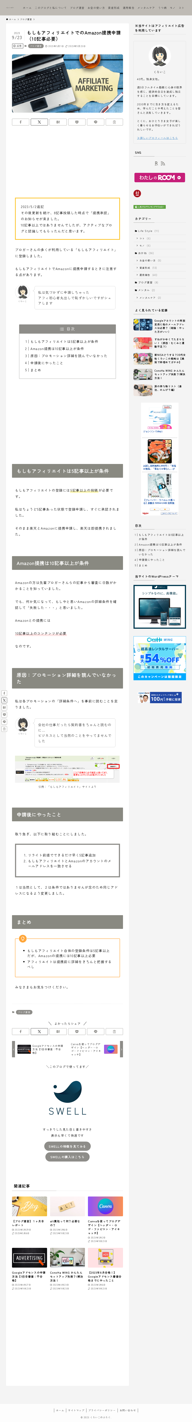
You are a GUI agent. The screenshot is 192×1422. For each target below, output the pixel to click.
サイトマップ (76, 1410)
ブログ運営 (36, 45)
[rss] (163, 163)
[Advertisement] (67, 157)
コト (145, 238)
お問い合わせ (128, 1410)
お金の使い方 (150, 260)
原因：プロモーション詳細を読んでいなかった (69, 355)
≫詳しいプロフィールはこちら (157, 138)
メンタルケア (150, 297)
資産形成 (148, 268)
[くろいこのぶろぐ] (10, 7)
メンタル (146, 290)
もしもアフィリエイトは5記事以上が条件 (64, 341)
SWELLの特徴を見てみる (67, 1146)
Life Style (148, 231)
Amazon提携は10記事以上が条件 (57, 348)
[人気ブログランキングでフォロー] (150, 208)
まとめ (35, 369)
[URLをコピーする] (114, 122)
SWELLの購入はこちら (67, 1157)
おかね (146, 253)
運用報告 (149, 275)
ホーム (60, 1410)
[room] (156, 163)
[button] (20, 122)
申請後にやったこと (46, 362)
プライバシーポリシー (102, 1410)
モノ (145, 245)
